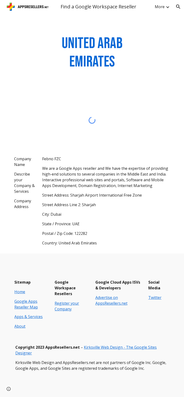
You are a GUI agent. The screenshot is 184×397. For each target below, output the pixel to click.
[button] (178, 6)
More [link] (160, 6)
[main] (92, 53)
